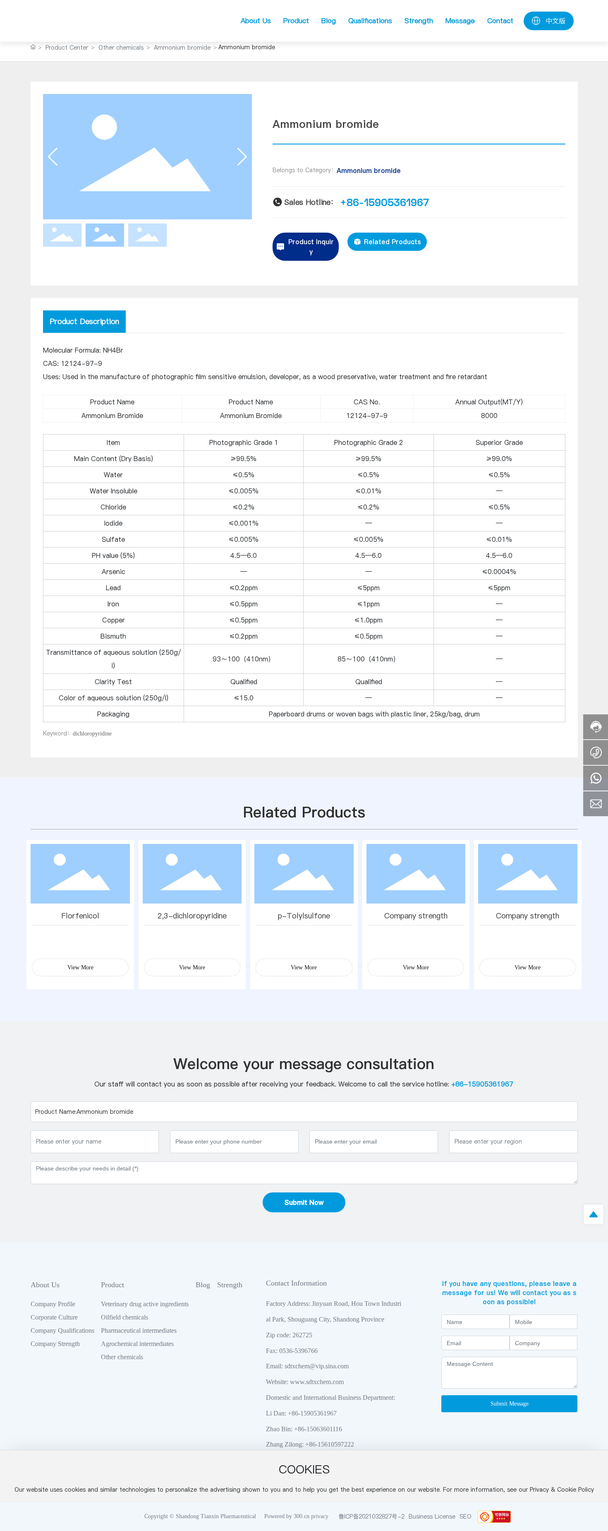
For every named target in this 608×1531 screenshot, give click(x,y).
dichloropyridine (92, 734)
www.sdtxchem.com (317, 1381)
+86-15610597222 (329, 1444)
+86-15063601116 (318, 1428)
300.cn (301, 1516)
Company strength (416, 916)
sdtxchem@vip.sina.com (317, 1366)
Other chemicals (121, 47)
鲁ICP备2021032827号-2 (371, 1516)
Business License (432, 1516)
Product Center (66, 47)
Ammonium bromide (182, 47)
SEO (466, 1516)
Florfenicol (80, 916)
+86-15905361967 (384, 202)
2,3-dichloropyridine (192, 916)
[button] (242, 157)
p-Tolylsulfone (304, 916)
